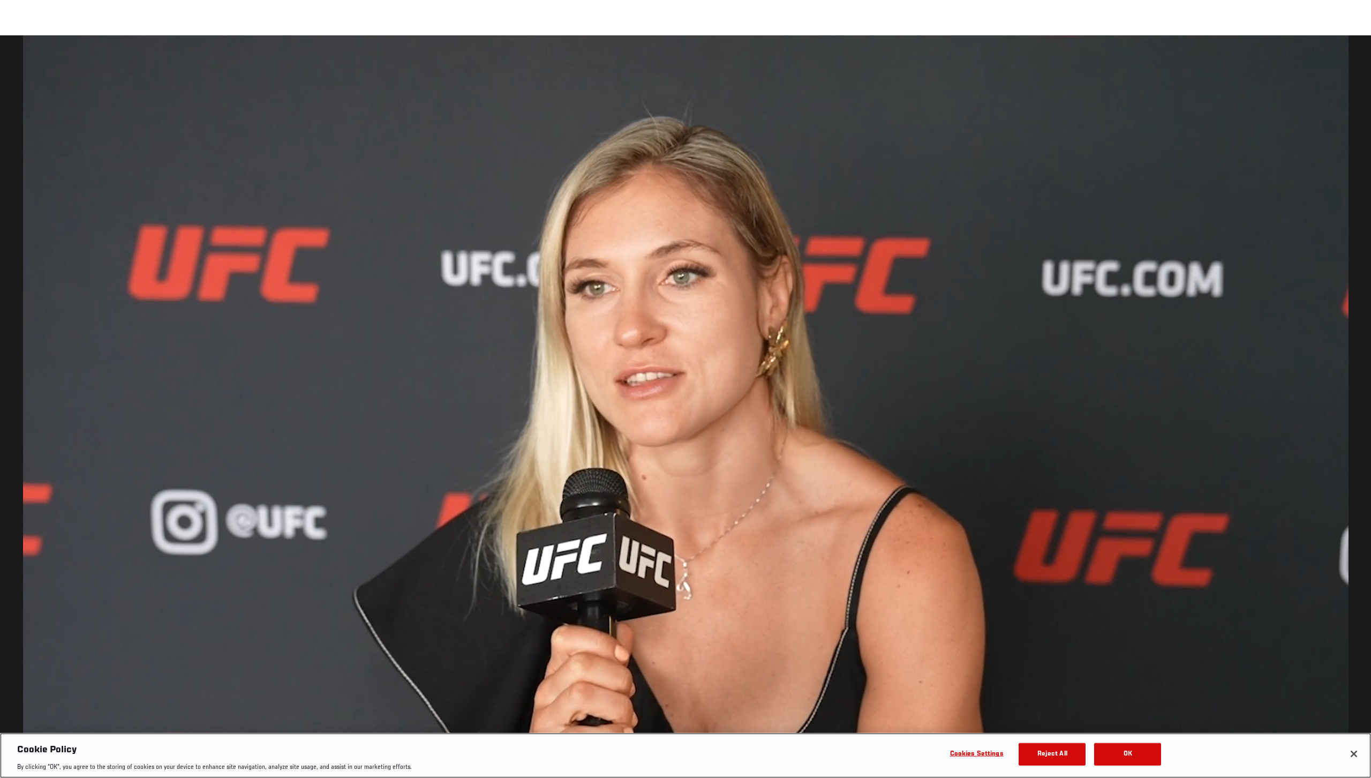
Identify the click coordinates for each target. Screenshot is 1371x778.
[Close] (1354, 754)
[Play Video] (686, 409)
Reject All (1052, 753)
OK (1128, 753)
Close (1350, 56)
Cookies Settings (977, 753)
